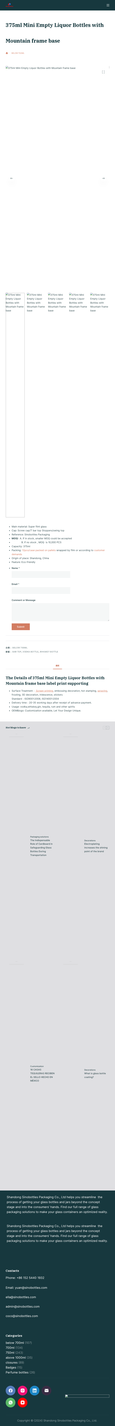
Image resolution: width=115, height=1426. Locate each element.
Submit (21, 626)
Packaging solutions (39, 837)
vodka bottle (31, 651)
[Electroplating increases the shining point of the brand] (70, 846)
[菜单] (108, 5)
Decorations (90, 840)
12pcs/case (28, 550)
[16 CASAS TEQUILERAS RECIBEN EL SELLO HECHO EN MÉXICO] (16, 1073)
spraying (102, 690)
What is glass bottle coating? (95, 1075)
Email (15, 584)
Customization (37, 1066)
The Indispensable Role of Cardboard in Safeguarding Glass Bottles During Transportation (41, 847)
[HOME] (7, 53)
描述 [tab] (57, 665)
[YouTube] (22, 1402)
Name (16, 568)
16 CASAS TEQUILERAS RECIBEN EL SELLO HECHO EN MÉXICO (42, 1075)
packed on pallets (45, 550)
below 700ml (31, 59)
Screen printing (44, 690)
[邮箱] (46, 1390)
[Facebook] (10, 1390)
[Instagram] (22, 1390)
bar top (16, 651)
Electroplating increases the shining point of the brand (96, 847)
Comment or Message (23, 600)
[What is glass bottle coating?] (70, 1073)
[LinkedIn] (34, 1390)
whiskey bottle (49, 651)
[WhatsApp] (10, 1402)
